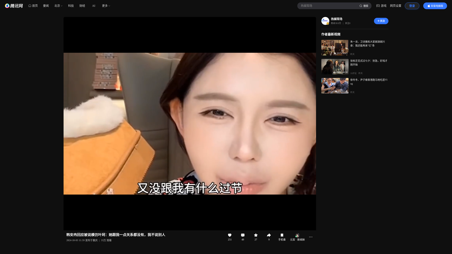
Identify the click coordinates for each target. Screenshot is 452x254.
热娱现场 (336, 18)
